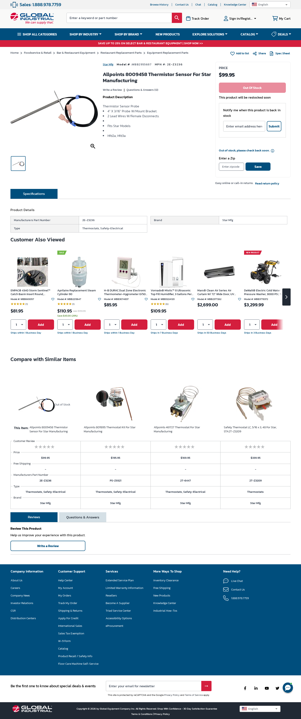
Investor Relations (22, 603)
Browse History (159, 5)
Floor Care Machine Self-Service (78, 664)
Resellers (111, 595)
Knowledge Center (235, 5)
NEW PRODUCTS (168, 34)
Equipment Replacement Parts (167, 52)
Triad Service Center (118, 611)
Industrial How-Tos (165, 611)
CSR (13, 611)
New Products (161, 595)
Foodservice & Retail (37, 52)
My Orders (64, 595)
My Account (65, 588)
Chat (198, 5)
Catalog (212, 5)
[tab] (34, 194)
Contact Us (182, 5)
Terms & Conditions (142, 714)
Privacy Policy (172, 695)
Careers (15, 588)
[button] (270, 5)
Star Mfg (108, 64)
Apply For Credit (68, 618)
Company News (20, 595)
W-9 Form (64, 641)
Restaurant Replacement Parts (121, 52)
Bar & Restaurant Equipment (76, 52)
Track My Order (67, 603)
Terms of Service (194, 695)
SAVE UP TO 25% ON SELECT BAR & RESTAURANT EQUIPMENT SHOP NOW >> (150, 43)
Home (14, 52)
